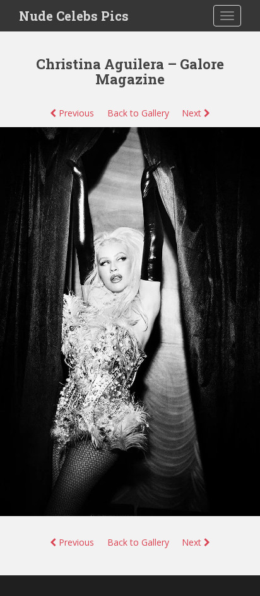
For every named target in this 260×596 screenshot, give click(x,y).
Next (193, 113)
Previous (75, 113)
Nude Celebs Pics (74, 16)
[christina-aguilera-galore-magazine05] (130, 321)
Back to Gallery (138, 113)
